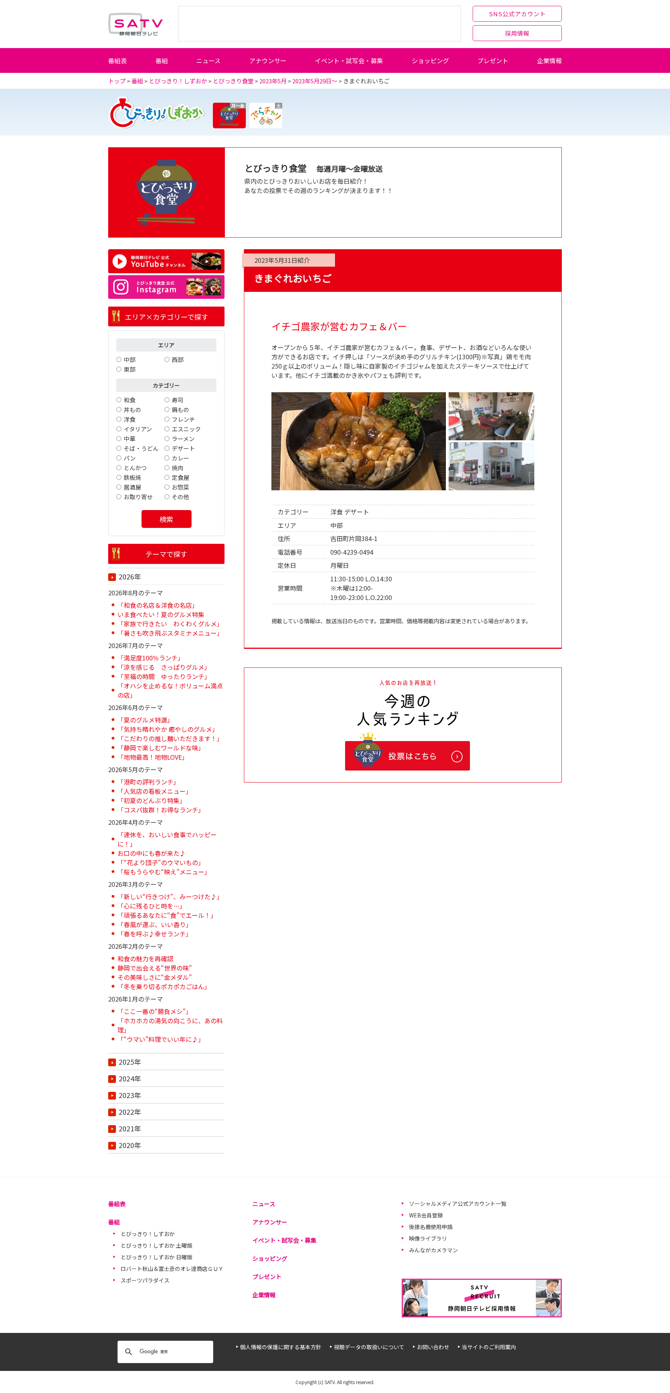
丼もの (132, 409)
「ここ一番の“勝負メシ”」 (154, 1011)
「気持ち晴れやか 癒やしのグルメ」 (167, 729)
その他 (180, 497)
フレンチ (183, 419)
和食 (129, 400)
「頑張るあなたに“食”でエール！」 (167, 915)
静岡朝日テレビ (135, 24)
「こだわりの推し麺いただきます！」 (170, 738)
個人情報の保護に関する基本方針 (280, 1347)
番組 (161, 60)
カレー (180, 458)
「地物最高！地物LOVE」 (152, 757)
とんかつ (135, 468)
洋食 (129, 419)
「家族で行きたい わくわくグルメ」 (170, 623)
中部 (129, 359)
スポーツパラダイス (145, 1280)
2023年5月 (273, 81)
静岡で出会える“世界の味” (154, 967)
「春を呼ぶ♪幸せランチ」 (154, 933)
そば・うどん (141, 448)
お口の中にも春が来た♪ (151, 853)
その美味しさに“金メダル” (154, 977)
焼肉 (177, 468)
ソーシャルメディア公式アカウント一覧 (457, 1203)
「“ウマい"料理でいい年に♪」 (160, 1039)
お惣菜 (180, 487)
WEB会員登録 (426, 1215)
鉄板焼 (132, 477)
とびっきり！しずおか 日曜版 (156, 1257)
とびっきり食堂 (233, 81)
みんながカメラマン (433, 1250)
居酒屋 (132, 487)
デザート (183, 448)
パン (130, 458)
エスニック (186, 429)
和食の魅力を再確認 (145, 958)
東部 (129, 369)
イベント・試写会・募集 (349, 60)
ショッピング (430, 60)
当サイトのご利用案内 (489, 1347)
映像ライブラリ (428, 1238)
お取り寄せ (138, 497)
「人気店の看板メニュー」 (154, 791)
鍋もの (180, 409)
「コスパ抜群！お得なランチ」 (160, 809)
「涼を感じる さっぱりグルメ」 (164, 667)
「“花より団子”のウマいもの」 (160, 862)
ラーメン (183, 438)
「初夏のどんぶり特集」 (151, 800)
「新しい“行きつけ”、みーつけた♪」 (170, 896)
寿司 (177, 400)
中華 (129, 438)
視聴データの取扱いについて (369, 1347)
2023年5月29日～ (314, 81)
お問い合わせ (433, 1347)
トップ (117, 81)
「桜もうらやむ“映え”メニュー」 (164, 871)
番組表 (117, 60)
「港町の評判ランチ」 (148, 781)
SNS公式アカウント (517, 14)
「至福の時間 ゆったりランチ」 (164, 676)
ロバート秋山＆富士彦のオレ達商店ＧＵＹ (172, 1268)
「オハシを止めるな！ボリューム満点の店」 (170, 690)
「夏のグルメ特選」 (145, 719)
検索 (166, 519)
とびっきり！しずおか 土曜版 (156, 1245)
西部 (177, 359)
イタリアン (138, 429)
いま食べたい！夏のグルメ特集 (160, 614)
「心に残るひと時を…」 (151, 905)
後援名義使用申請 (430, 1227)
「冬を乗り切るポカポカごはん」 (164, 986)
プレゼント (492, 60)
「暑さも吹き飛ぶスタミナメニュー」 (170, 633)
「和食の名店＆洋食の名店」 (157, 605)
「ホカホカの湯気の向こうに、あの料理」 (170, 1025)
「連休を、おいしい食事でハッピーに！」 (167, 839)
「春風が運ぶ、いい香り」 (154, 924)
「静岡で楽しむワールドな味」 (160, 747)
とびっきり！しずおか (178, 81)
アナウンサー (268, 60)
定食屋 (180, 477)
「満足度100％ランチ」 (150, 657)
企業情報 (549, 60)
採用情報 (517, 33)
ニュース (208, 60)
